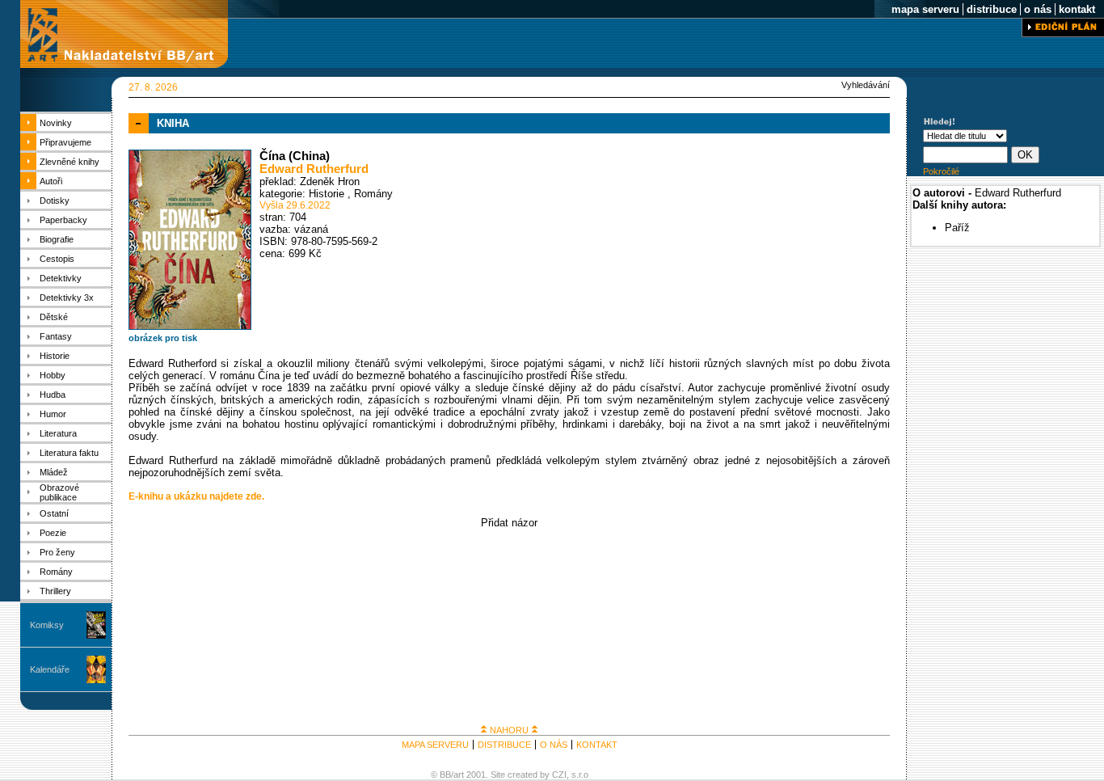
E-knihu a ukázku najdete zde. (196, 496)
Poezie (53, 533)
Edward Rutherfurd (314, 169)
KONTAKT (596, 744)
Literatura (58, 433)
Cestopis (57, 259)
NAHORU (509, 730)
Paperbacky (63, 220)
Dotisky (55, 200)
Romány (56, 571)
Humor (53, 414)
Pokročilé (941, 171)
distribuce (991, 9)
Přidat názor (509, 523)
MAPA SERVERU (435, 744)
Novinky (56, 123)
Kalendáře (50, 669)
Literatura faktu (69, 453)
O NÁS (553, 744)
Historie (55, 356)
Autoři (51, 181)
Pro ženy (57, 552)
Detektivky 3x (67, 297)
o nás (1038, 9)
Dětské (54, 317)
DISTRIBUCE (504, 744)
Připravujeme (65, 142)
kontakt (1077, 9)
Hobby (52, 375)
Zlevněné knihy (69, 162)
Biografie (57, 239)
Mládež (54, 472)
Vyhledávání (865, 85)
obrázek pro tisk (163, 338)
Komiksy (47, 625)
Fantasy (56, 336)
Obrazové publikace (59, 492)
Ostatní (54, 513)
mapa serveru (925, 9)
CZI (559, 774)
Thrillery (55, 591)
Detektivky (61, 278)
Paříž (957, 228)
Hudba (52, 394)
